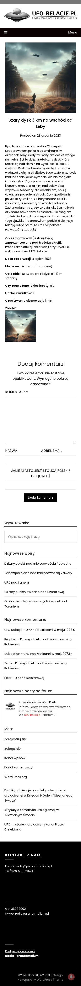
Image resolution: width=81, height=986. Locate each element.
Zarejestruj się (15, 739)
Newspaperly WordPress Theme (40, 979)
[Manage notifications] (71, 977)
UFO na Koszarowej (29, 678)
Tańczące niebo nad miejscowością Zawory (38, 573)
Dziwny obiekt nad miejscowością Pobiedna (37, 563)
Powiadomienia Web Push (37, 702)
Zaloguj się (12, 748)
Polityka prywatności (20, 951)
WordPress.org (15, 777)
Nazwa (11, 450)
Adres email (51, 450)
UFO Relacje (32, 715)
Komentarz (16, 392)
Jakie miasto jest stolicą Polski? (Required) (40, 473)
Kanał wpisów (14, 758)
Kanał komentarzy (18, 767)
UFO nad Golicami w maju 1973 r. (50, 629)
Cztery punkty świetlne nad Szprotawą (34, 592)
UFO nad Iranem (16, 582)
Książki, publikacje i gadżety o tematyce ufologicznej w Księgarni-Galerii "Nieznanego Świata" (38, 795)
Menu (72, 32)
